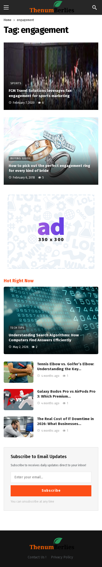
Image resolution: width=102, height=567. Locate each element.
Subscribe (51, 490)
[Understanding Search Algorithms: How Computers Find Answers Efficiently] (51, 320)
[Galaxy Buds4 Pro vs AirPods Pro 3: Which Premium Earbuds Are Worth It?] (18, 399)
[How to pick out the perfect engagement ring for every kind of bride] (51, 151)
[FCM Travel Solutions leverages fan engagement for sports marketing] (51, 76)
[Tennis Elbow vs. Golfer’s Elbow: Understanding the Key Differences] (18, 372)
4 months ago (50, 376)
